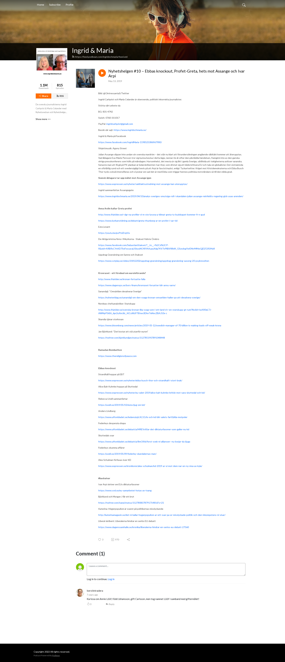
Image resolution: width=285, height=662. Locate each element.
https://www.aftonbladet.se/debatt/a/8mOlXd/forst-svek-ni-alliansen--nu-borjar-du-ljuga (144, 441)
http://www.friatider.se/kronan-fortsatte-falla (121, 279)
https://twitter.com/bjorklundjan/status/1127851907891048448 (131, 337)
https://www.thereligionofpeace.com (117, 356)
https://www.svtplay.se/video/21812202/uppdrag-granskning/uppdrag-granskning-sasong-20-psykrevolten (153, 260)
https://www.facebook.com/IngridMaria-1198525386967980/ (130, 142)
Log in (111, 579)
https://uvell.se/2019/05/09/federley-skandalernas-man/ (127, 453)
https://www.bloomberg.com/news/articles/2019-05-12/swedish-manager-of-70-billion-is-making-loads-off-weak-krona (159, 325)
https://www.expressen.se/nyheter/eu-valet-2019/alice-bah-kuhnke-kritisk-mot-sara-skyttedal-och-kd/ (151, 392)
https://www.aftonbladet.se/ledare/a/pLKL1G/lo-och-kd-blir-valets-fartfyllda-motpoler (142, 417)
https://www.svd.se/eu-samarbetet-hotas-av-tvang (125, 490)
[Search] (244, 4)
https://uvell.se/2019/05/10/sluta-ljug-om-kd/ (121, 404)
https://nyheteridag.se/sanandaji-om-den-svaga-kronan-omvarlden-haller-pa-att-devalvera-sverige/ (149, 297)
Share (45, 96)
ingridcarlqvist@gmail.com (119, 123)
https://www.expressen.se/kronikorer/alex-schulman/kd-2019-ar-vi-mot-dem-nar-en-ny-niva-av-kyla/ (150, 466)
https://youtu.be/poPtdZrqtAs (114, 232)
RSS (62, 96)
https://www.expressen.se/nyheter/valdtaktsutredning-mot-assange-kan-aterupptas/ (143, 184)
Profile (69, 4)
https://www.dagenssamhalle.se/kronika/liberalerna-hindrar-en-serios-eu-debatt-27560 (143, 527)
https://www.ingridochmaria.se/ (130, 130)
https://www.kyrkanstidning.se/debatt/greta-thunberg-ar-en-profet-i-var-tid (137, 220)
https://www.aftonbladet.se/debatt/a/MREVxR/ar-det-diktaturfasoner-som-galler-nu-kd (143, 429)
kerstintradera (95, 590)
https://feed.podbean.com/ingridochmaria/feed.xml (101, 56)
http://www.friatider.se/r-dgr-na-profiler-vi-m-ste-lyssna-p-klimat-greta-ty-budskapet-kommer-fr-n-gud (151, 214)
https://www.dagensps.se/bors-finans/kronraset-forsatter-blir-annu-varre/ (137, 285)
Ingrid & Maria (92, 50)
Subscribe (55, 4)
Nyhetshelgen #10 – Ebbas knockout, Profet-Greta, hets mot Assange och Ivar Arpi (176, 73)
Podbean (56, 655)
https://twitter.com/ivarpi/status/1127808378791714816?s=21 (131, 502)
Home (40, 4)
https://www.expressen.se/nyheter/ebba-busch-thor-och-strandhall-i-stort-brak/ (140, 380)
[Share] (128, 539)
